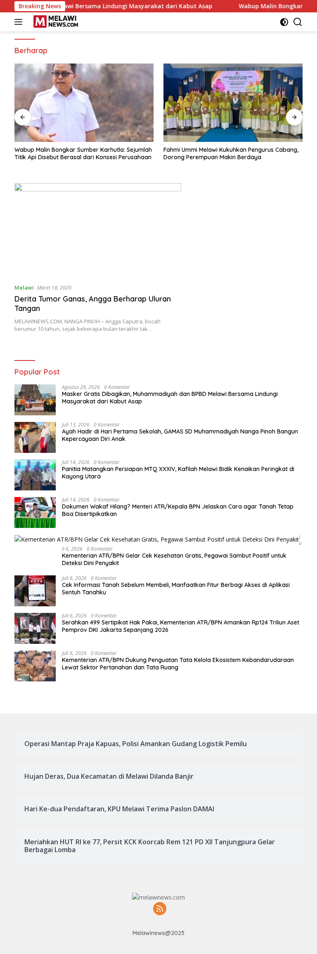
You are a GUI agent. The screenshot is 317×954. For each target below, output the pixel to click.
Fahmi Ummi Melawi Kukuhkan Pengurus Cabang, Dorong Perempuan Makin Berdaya (230, 153)
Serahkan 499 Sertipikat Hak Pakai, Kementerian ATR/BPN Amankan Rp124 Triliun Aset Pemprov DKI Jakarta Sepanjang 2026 (180, 626)
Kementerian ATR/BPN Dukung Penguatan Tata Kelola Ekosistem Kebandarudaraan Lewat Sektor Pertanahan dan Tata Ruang (178, 663)
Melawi (24, 287)
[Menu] (20, 22)
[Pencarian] (298, 22)
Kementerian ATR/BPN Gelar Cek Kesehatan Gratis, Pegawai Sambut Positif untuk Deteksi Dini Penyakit (174, 559)
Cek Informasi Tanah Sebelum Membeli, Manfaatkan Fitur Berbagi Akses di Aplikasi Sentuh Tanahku (176, 588)
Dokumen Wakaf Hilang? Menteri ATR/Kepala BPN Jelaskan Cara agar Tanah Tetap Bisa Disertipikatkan (177, 510)
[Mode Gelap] (284, 22)
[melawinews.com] (55, 22)
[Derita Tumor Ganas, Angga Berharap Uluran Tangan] (97, 230)
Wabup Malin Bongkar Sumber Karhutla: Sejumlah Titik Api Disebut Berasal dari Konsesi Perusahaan (83, 153)
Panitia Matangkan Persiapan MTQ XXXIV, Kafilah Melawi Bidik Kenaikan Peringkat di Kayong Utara (178, 472)
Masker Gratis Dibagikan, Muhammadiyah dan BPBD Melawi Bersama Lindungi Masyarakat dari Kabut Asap (170, 397)
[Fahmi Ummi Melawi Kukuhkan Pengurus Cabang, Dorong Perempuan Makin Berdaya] (233, 103)
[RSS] (159, 909)
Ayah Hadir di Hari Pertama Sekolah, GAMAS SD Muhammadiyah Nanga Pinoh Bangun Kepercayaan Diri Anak (180, 435)
